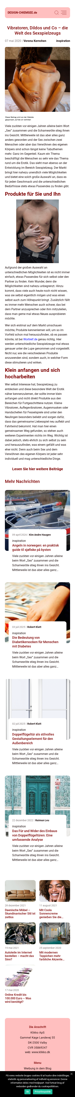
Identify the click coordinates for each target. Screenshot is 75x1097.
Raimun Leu (42, 820)
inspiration (63, 41)
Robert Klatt (34, 627)
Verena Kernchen (34, 41)
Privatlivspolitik (43, 1091)
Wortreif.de (30, 339)
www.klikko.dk (41, 1052)
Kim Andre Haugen (40, 534)
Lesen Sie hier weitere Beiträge (37, 469)
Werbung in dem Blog (37, 1068)
